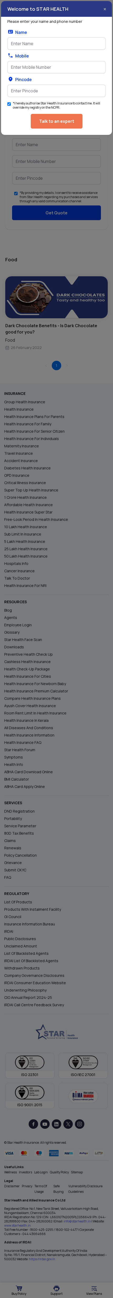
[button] (105, 9)
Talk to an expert (56, 121)
